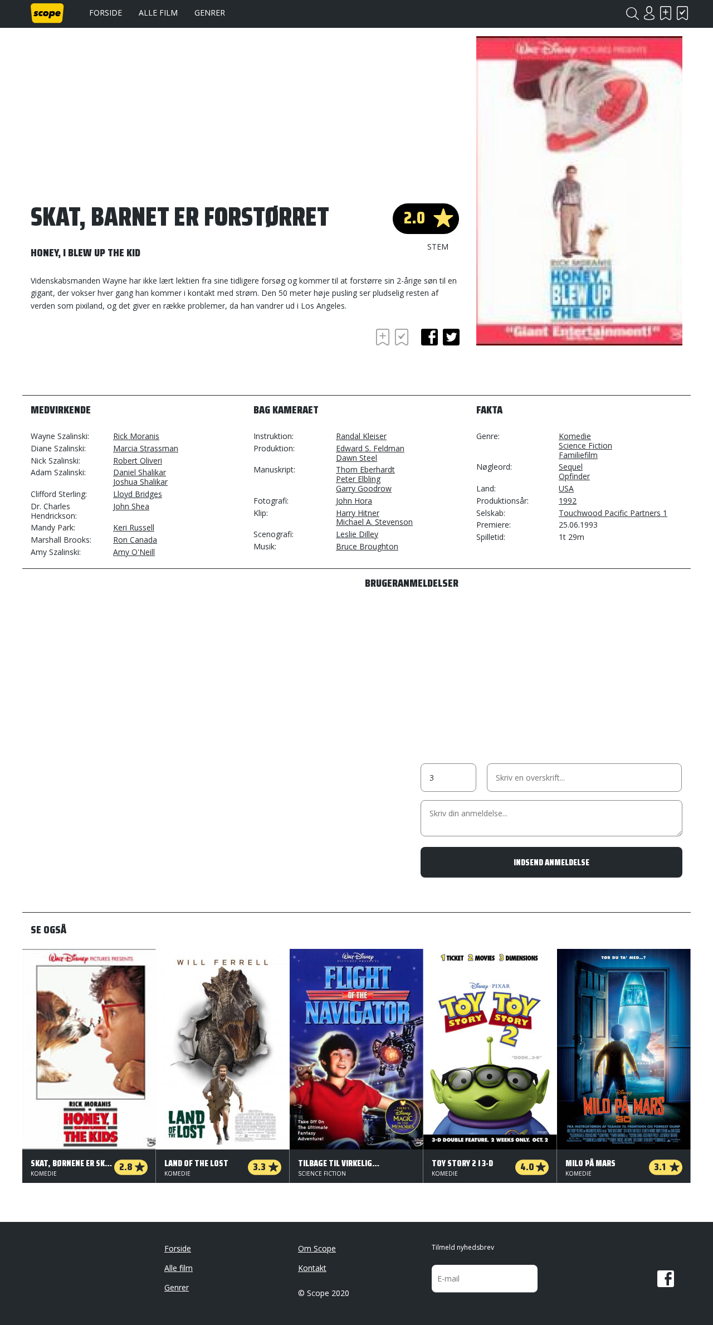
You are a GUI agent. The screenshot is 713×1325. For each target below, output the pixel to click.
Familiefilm (578, 455)
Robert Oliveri (137, 460)
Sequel (571, 466)
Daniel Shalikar (139, 472)
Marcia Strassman (145, 448)
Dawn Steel (356, 457)
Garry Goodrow (364, 488)
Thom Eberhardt (365, 469)
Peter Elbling (358, 479)
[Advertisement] (120, 356)
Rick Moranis (136, 436)
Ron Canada (135, 539)
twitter (451, 337)
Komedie (575, 436)
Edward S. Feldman (370, 448)
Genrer (209, 12)
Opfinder (574, 476)
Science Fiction (585, 445)
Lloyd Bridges (137, 494)
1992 (568, 500)
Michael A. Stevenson (374, 522)
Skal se (665, 13)
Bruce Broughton (367, 546)
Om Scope (317, 1248)
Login (649, 13)
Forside (105, 12)
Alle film (158, 12)
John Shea (131, 506)
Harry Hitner (357, 513)
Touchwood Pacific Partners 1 (613, 513)
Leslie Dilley (357, 534)
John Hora (354, 500)
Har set (682, 13)
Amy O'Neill (134, 552)
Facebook (665, 1278)
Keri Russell (133, 527)
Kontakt (312, 1268)
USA (566, 488)
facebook (429, 337)
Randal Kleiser (361, 436)
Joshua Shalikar (140, 481)
